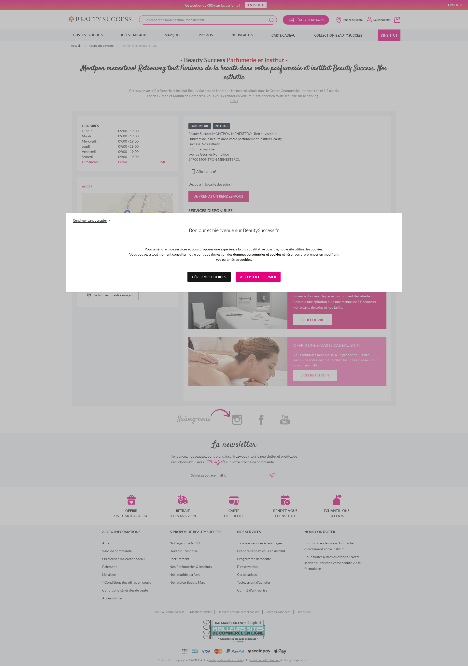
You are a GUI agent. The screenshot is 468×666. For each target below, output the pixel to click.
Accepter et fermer (258, 277)
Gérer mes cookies (209, 277)
